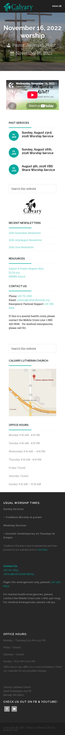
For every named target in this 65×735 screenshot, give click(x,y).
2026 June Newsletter (21, 247)
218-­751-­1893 (25, 296)
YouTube (42, 549)
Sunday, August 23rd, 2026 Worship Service (38, 134)
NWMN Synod (17, 276)
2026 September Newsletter (25, 232)
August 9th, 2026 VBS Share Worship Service (38, 168)
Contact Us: (10, 566)
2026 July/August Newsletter (25, 240)
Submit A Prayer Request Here (26, 268)
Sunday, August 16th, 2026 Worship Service (38, 151)
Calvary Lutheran (18, 8)
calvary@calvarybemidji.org (33, 300)
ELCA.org (14, 272)
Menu (55, 6)
